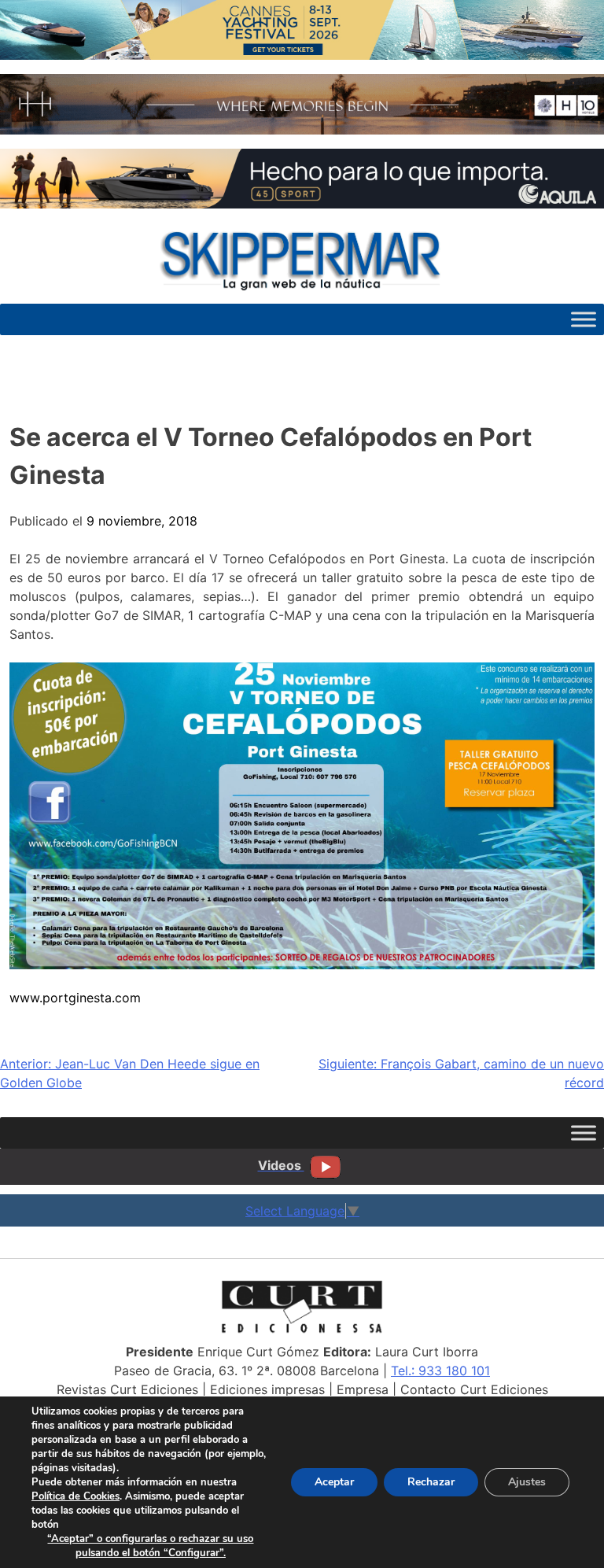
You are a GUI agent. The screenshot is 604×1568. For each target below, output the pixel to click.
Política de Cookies (75, 1496)
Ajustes (527, 1481)
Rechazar (431, 1481)
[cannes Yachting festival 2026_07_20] (302, 55)
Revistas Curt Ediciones (127, 1389)
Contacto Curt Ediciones (474, 1389)
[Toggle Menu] (583, 319)
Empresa (363, 1389)
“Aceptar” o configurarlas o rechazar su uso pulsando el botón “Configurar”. (150, 1546)
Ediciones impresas (267, 1389)
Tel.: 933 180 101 (440, 1370)
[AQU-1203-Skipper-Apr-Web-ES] (302, 204)
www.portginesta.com (75, 997)
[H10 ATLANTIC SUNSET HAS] (302, 130)
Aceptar (334, 1481)
